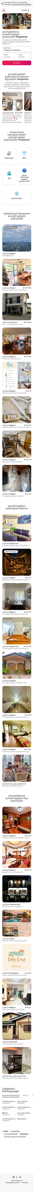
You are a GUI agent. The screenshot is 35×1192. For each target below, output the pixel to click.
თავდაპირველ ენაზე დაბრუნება (21, 4)
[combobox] (17, 50)
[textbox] (9, 57)
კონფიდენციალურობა (13, 1182)
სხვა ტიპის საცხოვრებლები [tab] (11, 1095)
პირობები (25, 1182)
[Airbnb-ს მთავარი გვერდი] (3, 10)
